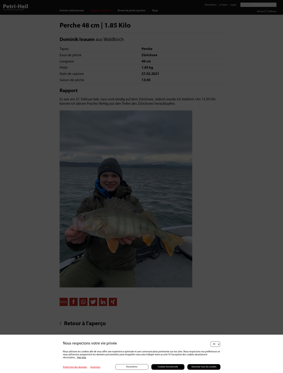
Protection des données (75, 367)
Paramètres (131, 367)
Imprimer (95, 367)
